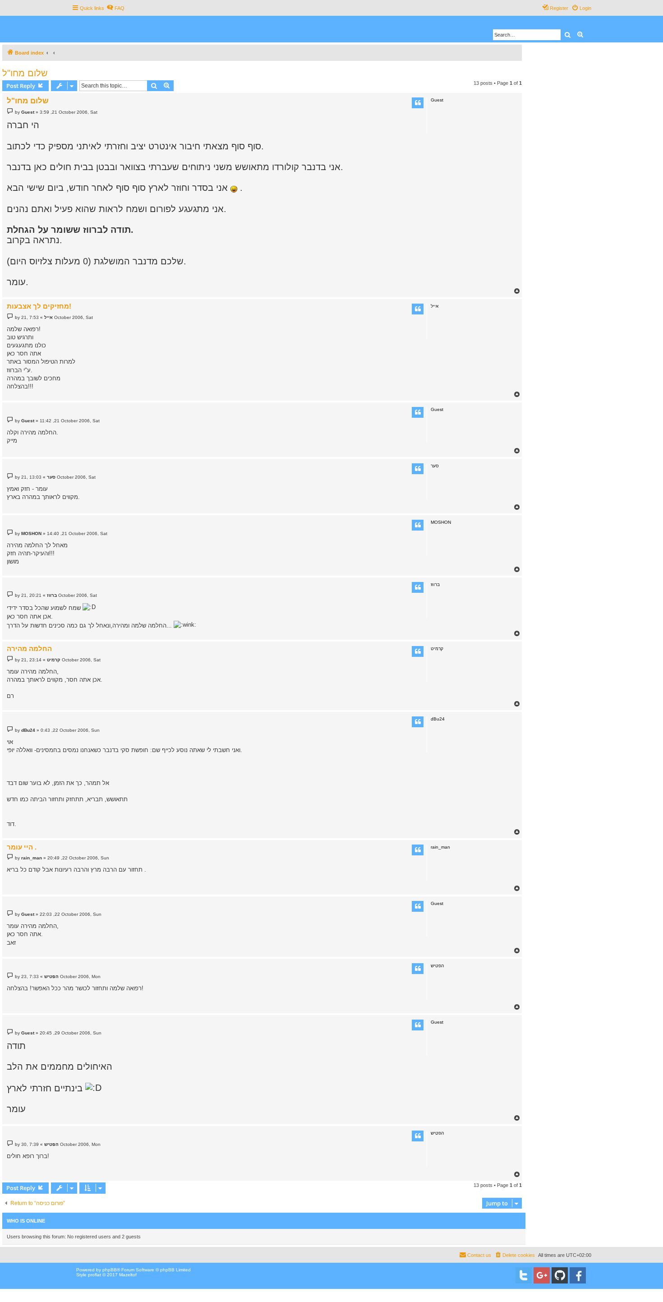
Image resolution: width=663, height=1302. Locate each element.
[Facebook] (578, 1275)
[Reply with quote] (418, 102)
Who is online (26, 1221)
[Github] (560, 1275)
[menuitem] (115, 8)
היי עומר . (22, 847)
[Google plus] (542, 1275)
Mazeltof (128, 1274)
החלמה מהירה (29, 648)
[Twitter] (524, 1275)
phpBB (109, 1269)
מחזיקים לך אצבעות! (39, 306)
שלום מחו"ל (25, 73)
